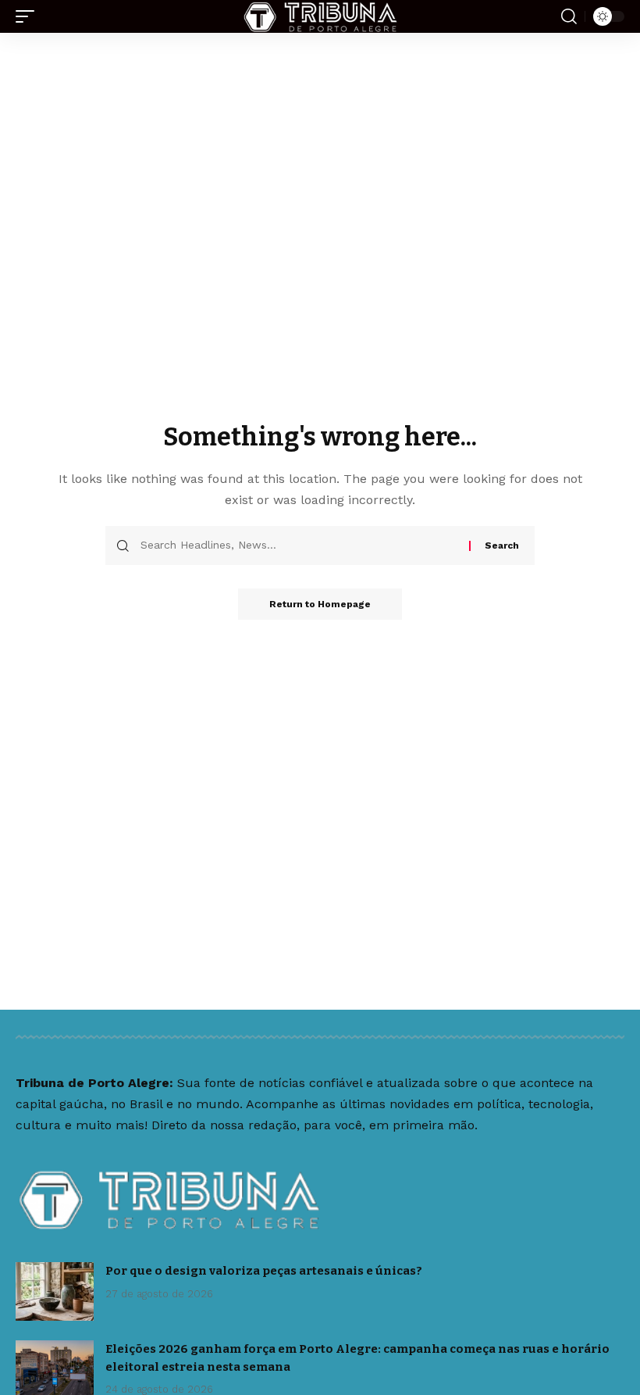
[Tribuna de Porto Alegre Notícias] (320, 16)
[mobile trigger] (29, 16)
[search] (569, 16)
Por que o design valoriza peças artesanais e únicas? (263, 1271)
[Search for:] (299, 545)
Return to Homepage (320, 604)
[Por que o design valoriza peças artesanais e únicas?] (55, 1291)
